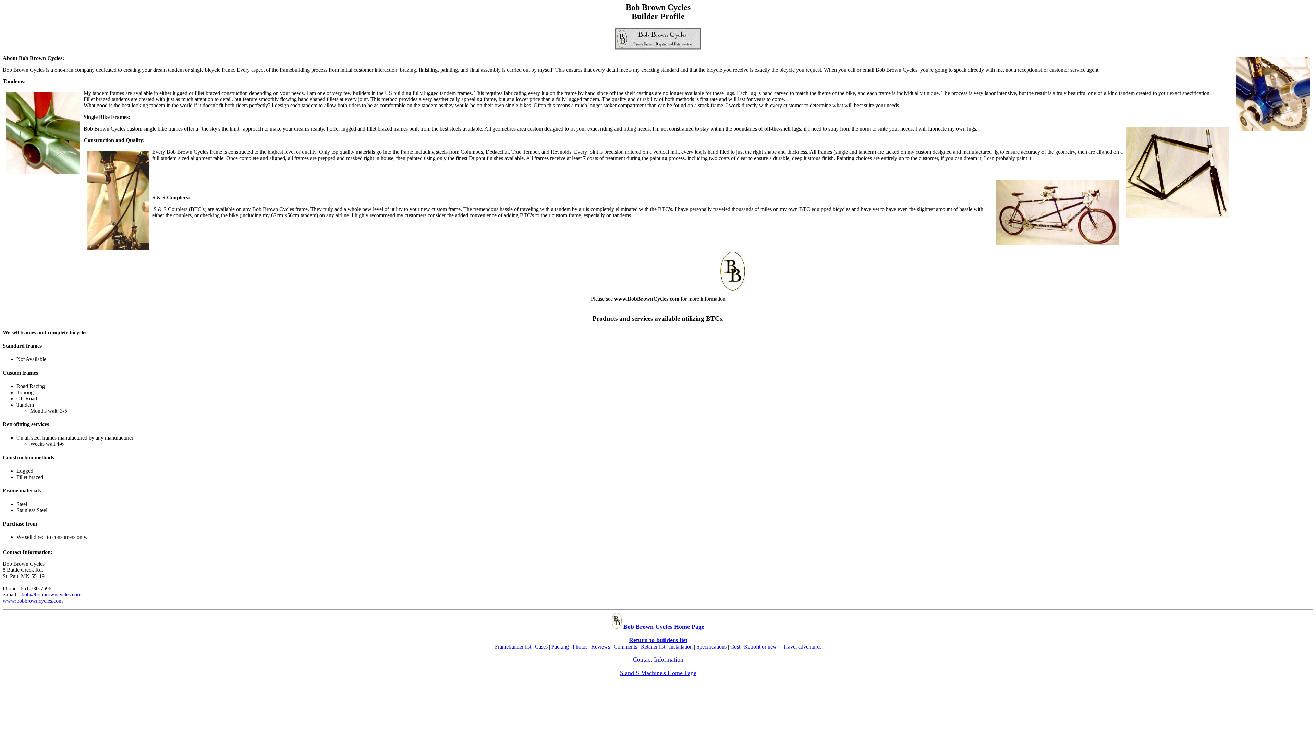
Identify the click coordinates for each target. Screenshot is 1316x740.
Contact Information (658, 659)
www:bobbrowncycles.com (33, 601)
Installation (681, 647)
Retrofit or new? (761, 647)
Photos (580, 647)
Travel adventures (802, 647)
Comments (625, 647)
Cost (735, 647)
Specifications (711, 647)
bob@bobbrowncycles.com (51, 594)
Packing (560, 647)
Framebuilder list (513, 647)
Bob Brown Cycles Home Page (663, 626)
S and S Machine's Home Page (658, 672)
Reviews (600, 647)
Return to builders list (658, 640)
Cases (541, 647)
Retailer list (653, 647)
